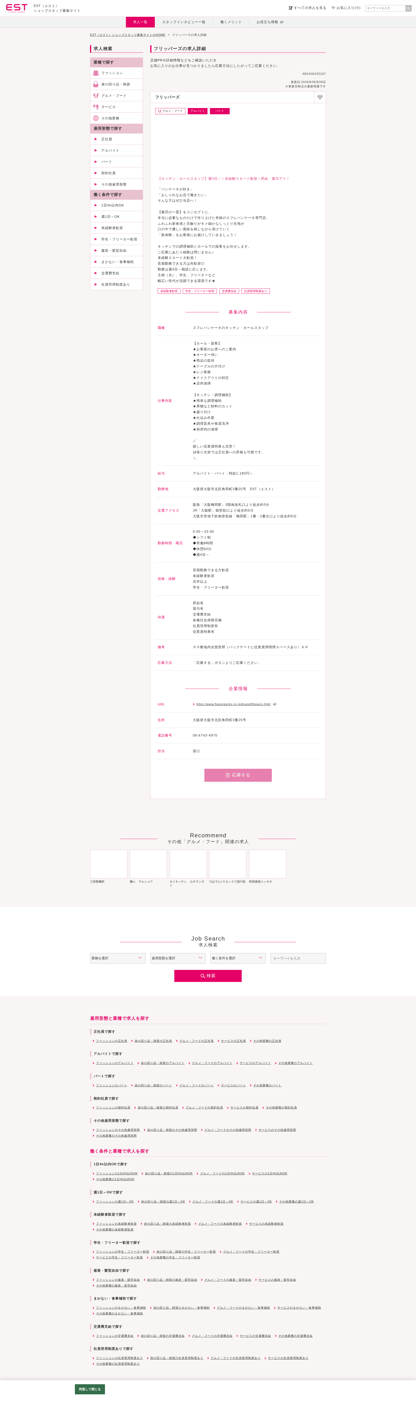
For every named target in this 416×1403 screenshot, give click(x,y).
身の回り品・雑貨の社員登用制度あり (176, 1358)
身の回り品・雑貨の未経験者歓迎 (167, 1223)
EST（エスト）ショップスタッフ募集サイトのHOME (127, 35)
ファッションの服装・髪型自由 (118, 1279)
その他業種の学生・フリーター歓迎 (175, 1257)
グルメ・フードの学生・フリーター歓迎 (251, 1251)
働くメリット (231, 22)
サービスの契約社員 (244, 1107)
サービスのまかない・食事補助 (299, 1307)
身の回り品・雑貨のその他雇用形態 (172, 1130)
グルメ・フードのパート (196, 1085)
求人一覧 (140, 22)
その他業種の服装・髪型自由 (116, 1285)
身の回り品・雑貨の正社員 (153, 1041)
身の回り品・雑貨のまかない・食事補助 (181, 1307)
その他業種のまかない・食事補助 (119, 1313)
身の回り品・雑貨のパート (153, 1085)
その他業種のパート (267, 1085)
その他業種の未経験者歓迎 (115, 1229)
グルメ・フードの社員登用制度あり (236, 1358)
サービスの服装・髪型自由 (277, 1279)
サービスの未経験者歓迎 (266, 1223)
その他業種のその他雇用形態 (116, 1135)
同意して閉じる (90, 1389)
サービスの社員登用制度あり (288, 1358)
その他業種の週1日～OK (296, 1201)
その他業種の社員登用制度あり (118, 1363)
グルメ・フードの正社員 (196, 1041)
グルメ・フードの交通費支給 (212, 1336)
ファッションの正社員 (111, 1041)
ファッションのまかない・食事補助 (121, 1307)
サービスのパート (233, 1085)
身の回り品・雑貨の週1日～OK (163, 1201)
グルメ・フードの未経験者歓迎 (220, 1223)
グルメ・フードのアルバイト (212, 1063)
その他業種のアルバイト (295, 1063)
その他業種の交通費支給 (295, 1336)
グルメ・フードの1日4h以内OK (222, 1173)
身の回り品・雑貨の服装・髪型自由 (172, 1279)
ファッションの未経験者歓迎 (116, 1223)
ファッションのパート (111, 1085)
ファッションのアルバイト (115, 1063)
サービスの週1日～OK (256, 1201)
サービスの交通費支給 (255, 1336)
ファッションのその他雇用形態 (118, 1130)
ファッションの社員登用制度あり (119, 1358)
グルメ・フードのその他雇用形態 (227, 1130)
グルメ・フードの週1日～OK (212, 1201)
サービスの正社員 (233, 1041)
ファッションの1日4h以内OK (117, 1173)
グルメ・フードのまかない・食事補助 (243, 1307)
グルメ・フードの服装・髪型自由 (227, 1279)
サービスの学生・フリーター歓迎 (119, 1257)
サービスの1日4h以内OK (269, 1173)
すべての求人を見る (310, 8)
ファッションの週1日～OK (115, 1201)
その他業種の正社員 (267, 1041)
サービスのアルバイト (255, 1063)
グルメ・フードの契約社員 (204, 1107)
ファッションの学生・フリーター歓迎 (122, 1251)
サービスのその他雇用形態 (277, 1130)
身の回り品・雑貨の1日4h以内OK (169, 1173)
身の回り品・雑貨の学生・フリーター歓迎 (186, 1251)
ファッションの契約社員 (113, 1107)
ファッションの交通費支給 (115, 1336)
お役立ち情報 (267, 22)
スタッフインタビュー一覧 (184, 22)
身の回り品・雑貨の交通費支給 (163, 1336)
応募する (241, 775)
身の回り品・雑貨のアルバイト (163, 1063)
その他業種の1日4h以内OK (115, 1179)
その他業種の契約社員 (281, 1107)
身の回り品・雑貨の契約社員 (158, 1107)
